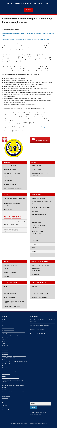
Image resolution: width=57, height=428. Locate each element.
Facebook (4, 319)
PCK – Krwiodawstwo (10, 293)
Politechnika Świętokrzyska (40, 265)
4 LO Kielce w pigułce (7, 363)
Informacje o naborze (10, 184)
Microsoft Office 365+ (10, 265)
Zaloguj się (4, 405)
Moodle (6, 276)
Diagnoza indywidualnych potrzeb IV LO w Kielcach (15, 199)
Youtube (4, 323)
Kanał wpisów (5, 407)
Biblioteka (34, 240)
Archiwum (33, 244)
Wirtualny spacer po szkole (36, 412)
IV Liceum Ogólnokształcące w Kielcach (28, 3)
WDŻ (3, 343)
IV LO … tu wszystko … (10, 166)
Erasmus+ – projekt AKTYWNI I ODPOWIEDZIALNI (11, 225)
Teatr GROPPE (35, 286)
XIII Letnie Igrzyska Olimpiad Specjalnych (39, 325)
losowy (44, 412)
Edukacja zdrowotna (7, 394)
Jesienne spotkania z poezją (39, 293)
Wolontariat (8, 290)
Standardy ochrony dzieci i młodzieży (39, 174)
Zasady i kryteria (9, 180)
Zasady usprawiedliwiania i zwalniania (10, 378)
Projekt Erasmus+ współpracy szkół (12, 213)
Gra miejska (35, 237)
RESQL (3, 376)
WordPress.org (5, 411)
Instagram (4, 321)
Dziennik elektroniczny (38, 214)
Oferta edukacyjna (10, 169)
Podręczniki (35, 218)
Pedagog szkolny (6, 374)
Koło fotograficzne (37, 290)
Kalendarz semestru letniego (40, 207)
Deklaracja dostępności (7, 365)
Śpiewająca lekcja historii (39, 297)
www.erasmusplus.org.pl (40, 127)
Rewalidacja (5, 398)
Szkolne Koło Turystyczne (12, 306)
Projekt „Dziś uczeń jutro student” (12, 204)
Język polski (5, 337)
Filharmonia (35, 274)
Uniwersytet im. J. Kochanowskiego (36, 269)
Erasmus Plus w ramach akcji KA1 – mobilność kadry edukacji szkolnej (12, 217)
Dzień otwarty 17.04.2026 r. (12, 173)
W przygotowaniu (6, 396)
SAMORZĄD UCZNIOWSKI (38, 255)
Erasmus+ (4, 325)
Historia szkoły (36, 166)
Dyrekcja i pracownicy (38, 198)
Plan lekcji (34, 211)
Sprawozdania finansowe (8, 328)
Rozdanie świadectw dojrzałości (37, 329)
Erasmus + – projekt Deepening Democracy (14, 221)
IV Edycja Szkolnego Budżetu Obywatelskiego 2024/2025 (11, 230)
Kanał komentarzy (6, 409)
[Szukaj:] (42, 403)
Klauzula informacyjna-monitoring (39, 226)
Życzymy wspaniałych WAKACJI (37, 333)
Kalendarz (4, 339)
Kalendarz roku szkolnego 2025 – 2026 (41, 202)
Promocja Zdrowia (10, 297)
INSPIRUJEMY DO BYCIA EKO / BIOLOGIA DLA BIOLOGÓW (14, 302)
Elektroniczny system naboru (13, 188)
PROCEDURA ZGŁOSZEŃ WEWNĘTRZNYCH (37, 232)
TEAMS (6, 268)
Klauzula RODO (36, 222)
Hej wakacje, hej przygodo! (36, 338)
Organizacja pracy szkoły (8, 330)
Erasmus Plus (8, 209)
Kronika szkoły (36, 169)
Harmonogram (8, 177)
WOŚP (5, 286)
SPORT (33, 247)
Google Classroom (10, 272)
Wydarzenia (5, 347)
